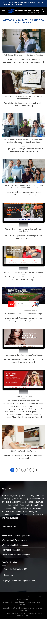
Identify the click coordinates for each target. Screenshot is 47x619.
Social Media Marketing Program (16, 555)
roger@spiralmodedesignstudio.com (19, 580)
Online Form (8, 575)
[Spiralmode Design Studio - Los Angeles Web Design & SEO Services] (23, 11)
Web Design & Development (14, 540)
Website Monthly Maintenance (15, 545)
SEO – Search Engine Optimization (17, 535)
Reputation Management (12, 550)
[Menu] (3, 11)
